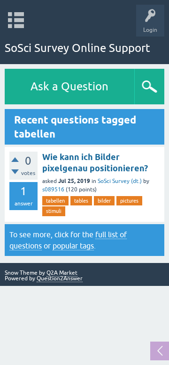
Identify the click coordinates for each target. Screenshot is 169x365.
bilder (104, 201)
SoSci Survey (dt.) (120, 181)
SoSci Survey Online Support (77, 48)
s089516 (53, 189)
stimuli (53, 211)
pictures (129, 201)
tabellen (55, 201)
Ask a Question (69, 86)
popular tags (73, 245)
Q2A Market (61, 273)
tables (81, 201)
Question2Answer (60, 278)
